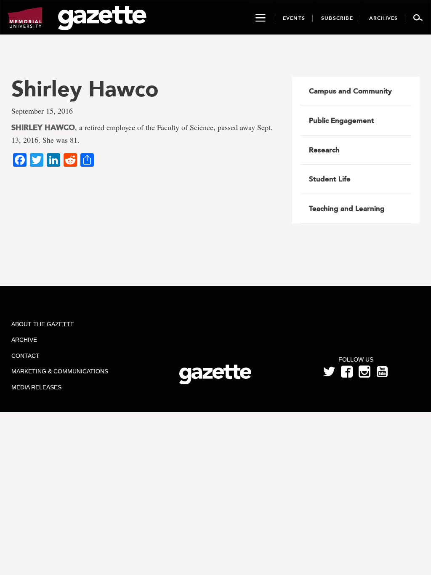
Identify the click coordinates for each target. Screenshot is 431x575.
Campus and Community (350, 91)
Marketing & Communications (59, 371)
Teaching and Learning (347, 208)
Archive (24, 339)
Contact (25, 355)
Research (324, 150)
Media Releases (36, 387)
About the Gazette (42, 324)
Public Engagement (341, 120)
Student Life (330, 179)
